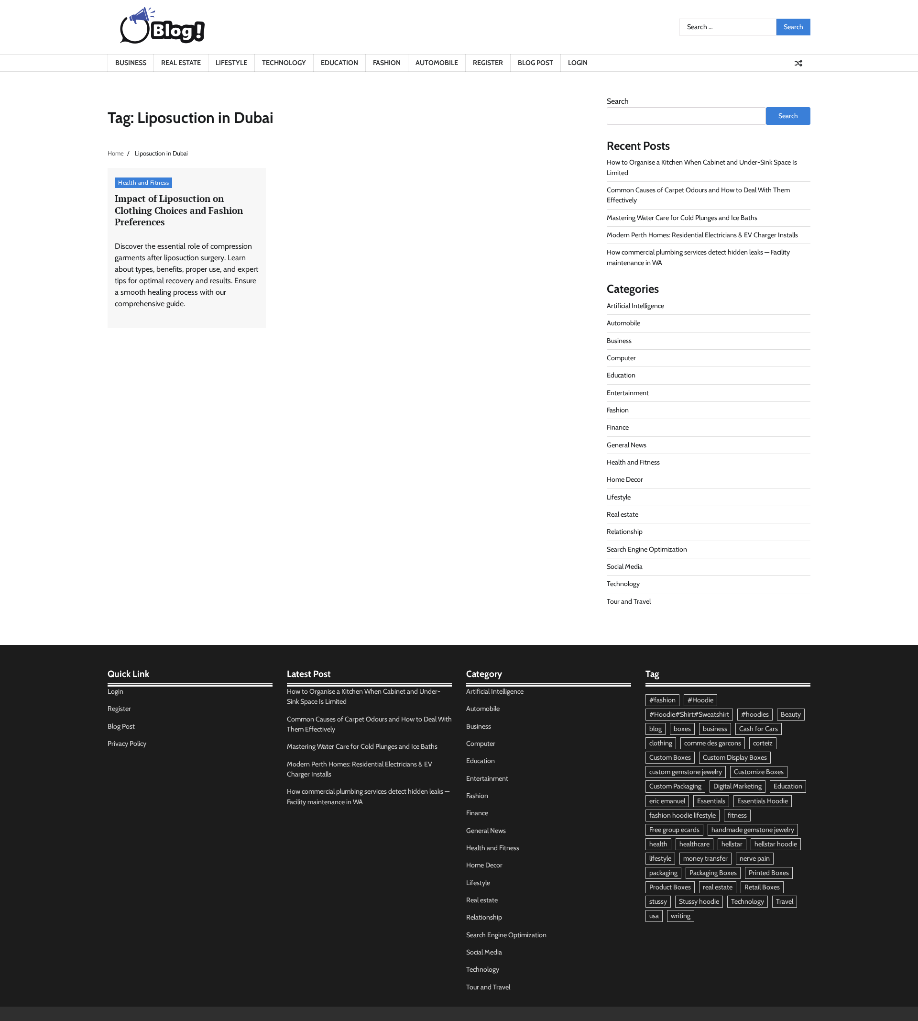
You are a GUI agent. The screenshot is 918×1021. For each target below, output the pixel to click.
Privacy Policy (127, 743)
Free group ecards (674, 829)
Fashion (387, 62)
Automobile (436, 62)
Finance (618, 427)
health (658, 844)
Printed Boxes (769, 872)
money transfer (705, 858)
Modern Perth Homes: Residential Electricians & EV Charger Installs (702, 235)
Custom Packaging (675, 786)
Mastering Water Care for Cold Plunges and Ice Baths (682, 217)
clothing (660, 743)
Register (488, 62)
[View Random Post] (798, 63)
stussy (658, 901)
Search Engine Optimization (647, 549)
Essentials (711, 801)
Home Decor (625, 479)
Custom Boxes (670, 757)
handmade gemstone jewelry (752, 829)
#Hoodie (700, 700)
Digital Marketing (737, 786)
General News (626, 445)
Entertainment (628, 392)
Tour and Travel (629, 601)
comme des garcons (712, 743)
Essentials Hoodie (762, 801)
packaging (663, 872)
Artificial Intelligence (635, 305)
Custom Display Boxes (735, 757)
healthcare (694, 844)
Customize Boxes (759, 771)
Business (130, 62)
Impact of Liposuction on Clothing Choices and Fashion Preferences (179, 210)
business (715, 728)
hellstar (732, 844)
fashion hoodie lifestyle (682, 815)
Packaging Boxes (713, 872)
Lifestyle (231, 62)
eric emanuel (667, 801)
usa (654, 915)
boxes (682, 728)
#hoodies (755, 714)
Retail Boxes (762, 887)
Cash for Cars (758, 728)
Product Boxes (670, 887)
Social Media (625, 566)
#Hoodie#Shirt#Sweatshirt (689, 714)
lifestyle (660, 858)
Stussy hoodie (699, 901)
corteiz (763, 743)
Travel (784, 901)
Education (339, 62)
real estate (717, 887)
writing (680, 915)
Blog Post (535, 62)
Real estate (181, 62)
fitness (737, 815)
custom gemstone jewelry (685, 771)
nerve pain (755, 858)
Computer (621, 358)
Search (618, 101)
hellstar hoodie (775, 844)
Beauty (791, 714)
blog (655, 728)
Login (578, 62)
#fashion (662, 700)
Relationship (625, 531)
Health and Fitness (143, 182)
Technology (284, 62)
